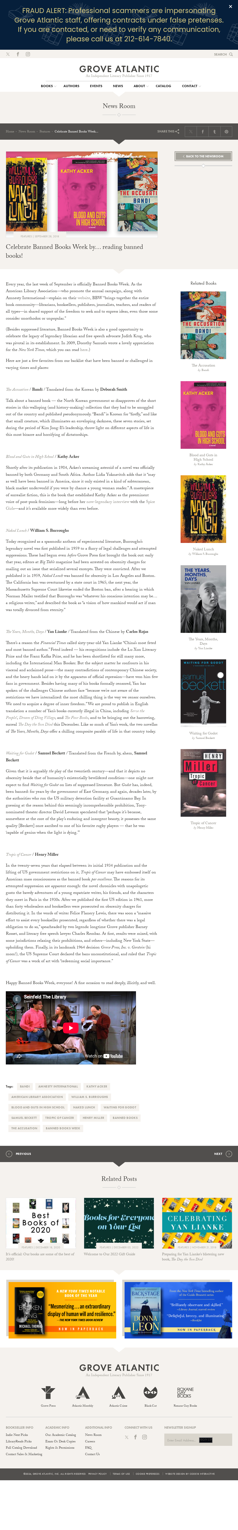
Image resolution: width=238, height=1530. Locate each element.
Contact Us (92, 1454)
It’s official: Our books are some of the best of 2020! (40, 1257)
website (84, 298)
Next (218, 1154)
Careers (90, 1442)
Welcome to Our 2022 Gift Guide (109, 1255)
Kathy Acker (96, 1086)
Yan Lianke (205, 648)
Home (10, 132)
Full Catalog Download (21, 1448)
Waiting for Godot (120, 1107)
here (84, 350)
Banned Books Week (63, 1128)
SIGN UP (205, 1440)
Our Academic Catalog (60, 1435)
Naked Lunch (84, 1107)
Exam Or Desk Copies (60, 1442)
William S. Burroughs (89, 1097)
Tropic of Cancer (59, 1118)
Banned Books (125, 1118)
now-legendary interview (107, 502)
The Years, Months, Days (203, 642)
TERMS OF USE (121, 1473)
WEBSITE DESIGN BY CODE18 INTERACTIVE (190, 1473)
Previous (23, 1154)
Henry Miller (93, 1118)
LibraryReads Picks (19, 1442)
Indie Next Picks (17, 1435)
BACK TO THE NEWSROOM (205, 156)
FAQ (88, 1448)
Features (45, 132)
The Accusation (24, 1128)
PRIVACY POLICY (97, 1473)
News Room (27, 132)
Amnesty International (58, 1086)
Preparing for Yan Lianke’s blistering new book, (193, 1257)
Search (220, 54)
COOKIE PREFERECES (147, 1473)
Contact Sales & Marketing (24, 1454)
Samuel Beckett (24, 1118)
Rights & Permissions (59, 1448)
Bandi (25, 1086)
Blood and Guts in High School (38, 1107)
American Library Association (37, 1097)
